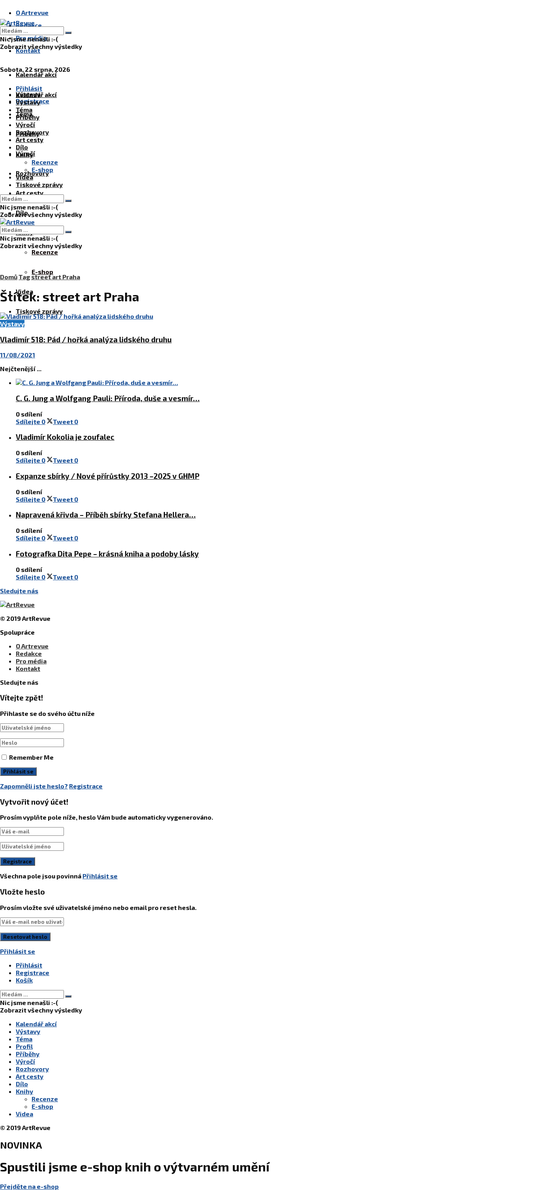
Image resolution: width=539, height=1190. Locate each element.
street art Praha (55, 276)
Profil (24, 1046)
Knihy (24, 154)
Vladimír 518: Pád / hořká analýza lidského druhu (86, 339)
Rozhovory (32, 132)
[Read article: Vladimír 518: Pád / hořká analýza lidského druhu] (252, 316)
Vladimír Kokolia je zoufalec (65, 436)
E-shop (42, 271)
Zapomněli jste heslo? (34, 786)
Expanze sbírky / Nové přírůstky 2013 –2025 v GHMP (107, 475)
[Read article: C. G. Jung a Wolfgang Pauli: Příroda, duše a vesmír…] (260, 382)
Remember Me (31, 757)
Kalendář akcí (36, 74)
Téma (24, 109)
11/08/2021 (17, 355)
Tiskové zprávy (39, 311)
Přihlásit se (100, 876)
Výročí (25, 124)
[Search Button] (68, 33)
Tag (24, 276)
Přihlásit (29, 965)
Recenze (45, 252)
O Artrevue (32, 12)
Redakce (29, 653)
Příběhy (27, 117)
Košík (24, 980)
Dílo (22, 147)
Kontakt (28, 50)
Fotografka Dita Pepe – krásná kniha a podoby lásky (107, 553)
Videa (24, 177)
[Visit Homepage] (17, 22)
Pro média (31, 661)
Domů (8, 276)
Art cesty (29, 192)
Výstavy (28, 102)
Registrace (86, 786)
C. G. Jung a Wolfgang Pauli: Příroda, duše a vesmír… (108, 398)
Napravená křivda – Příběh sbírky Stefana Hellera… (106, 514)
